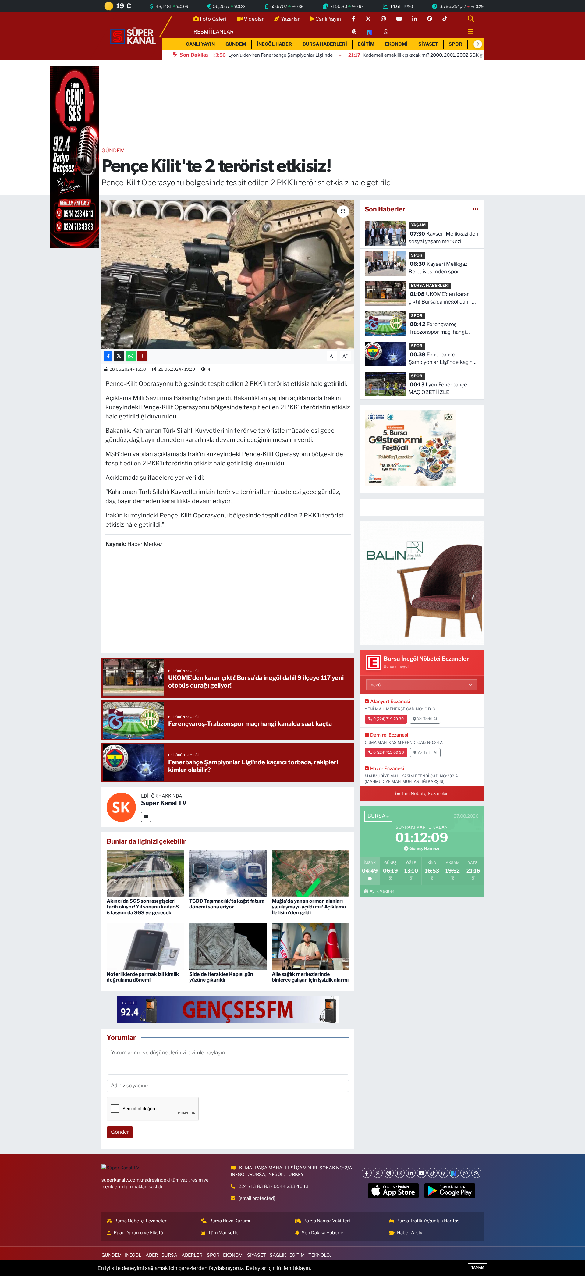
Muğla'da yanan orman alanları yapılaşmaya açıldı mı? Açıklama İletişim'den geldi (309, 906)
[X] (378, 1173)
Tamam (477, 1267)
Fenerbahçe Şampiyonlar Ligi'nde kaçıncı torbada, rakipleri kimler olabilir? (443, 358)
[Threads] (443, 1173)
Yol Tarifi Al (427, 719)
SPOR (455, 44)
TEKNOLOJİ (320, 1255)
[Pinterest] (389, 1173)
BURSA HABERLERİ (325, 44)
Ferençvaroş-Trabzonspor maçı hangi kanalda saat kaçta (437, 328)
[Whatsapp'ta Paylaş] (131, 356)
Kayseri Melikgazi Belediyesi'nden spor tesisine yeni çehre (439, 268)
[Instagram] (400, 1173)
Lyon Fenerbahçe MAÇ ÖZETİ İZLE (438, 389)
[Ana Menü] (468, 32)
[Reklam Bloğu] (422, 582)
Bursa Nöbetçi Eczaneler (140, 1221)
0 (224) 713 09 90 (388, 752)
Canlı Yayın (328, 19)
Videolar (254, 19)
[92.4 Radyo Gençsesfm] (74, 157)
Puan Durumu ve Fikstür (139, 1232)
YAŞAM (418, 225)
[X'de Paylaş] (119, 356)
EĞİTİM (366, 44)
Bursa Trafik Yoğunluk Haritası (428, 1221)
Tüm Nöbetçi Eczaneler (424, 793)
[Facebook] (367, 1173)
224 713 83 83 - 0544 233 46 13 (274, 1186)
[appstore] (393, 1190)
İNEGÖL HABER (274, 44)
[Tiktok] (432, 1173)
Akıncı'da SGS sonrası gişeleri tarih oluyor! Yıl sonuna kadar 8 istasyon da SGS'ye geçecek (143, 906)
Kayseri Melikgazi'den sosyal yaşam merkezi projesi (443, 238)
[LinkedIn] (411, 1173)
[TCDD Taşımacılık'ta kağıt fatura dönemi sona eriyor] (228, 873)
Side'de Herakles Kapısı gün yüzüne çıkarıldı (221, 977)
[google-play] (450, 1190)
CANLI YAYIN (200, 44)
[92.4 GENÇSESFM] (228, 1009)
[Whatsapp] (465, 1173)
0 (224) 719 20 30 (388, 719)
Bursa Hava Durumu (230, 1221)
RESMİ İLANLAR (213, 32)
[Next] (454, 1173)
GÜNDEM (235, 44)
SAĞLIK (278, 1255)
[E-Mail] (146, 817)
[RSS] (476, 1173)
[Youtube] (422, 1173)
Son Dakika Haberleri (324, 1232)
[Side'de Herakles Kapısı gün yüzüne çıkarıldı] (228, 946)
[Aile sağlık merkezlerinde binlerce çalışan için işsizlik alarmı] (310, 946)
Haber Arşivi (410, 1232)
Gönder (120, 1132)
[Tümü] (475, 209)
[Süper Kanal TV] (133, 36)
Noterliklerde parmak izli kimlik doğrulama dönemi (143, 977)
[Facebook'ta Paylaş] (108, 356)
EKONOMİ (396, 44)
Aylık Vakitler (382, 891)
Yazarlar (290, 19)
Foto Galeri (213, 19)
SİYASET (428, 44)
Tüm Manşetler (224, 1232)
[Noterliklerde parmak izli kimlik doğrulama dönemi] (145, 946)
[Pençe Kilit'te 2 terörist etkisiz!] (228, 274)
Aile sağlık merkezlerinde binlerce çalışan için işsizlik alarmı (310, 977)
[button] (477, 44)
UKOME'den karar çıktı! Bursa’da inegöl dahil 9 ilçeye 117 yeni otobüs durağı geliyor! (443, 298)
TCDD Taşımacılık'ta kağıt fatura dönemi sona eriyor (226, 904)
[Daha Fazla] (142, 356)
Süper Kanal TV (164, 803)
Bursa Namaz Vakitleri (326, 1221)
